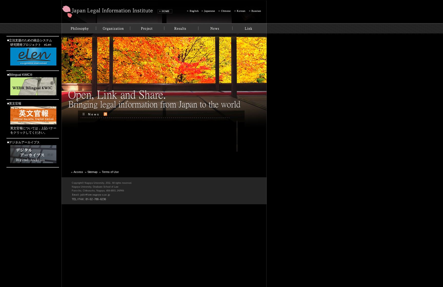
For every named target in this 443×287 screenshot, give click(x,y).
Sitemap (92, 171)
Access (78, 171)
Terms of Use (110, 171)
